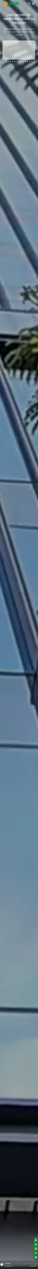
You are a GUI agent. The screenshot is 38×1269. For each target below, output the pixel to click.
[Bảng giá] (36, 1244)
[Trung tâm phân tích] (36, 1257)
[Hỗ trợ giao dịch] (36, 1253)
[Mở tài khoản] (36, 1240)
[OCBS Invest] (36, 1248)
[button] (6, 61)
